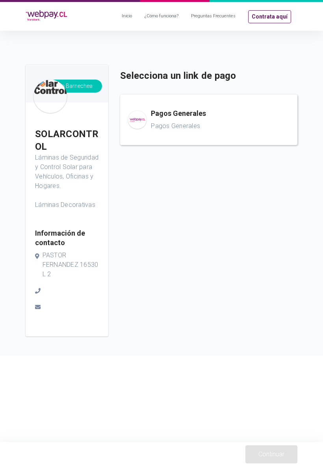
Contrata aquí (270, 16)
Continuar (271, 454)
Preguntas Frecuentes (213, 16)
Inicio (127, 16)
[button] (208, 119)
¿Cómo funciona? (161, 16)
